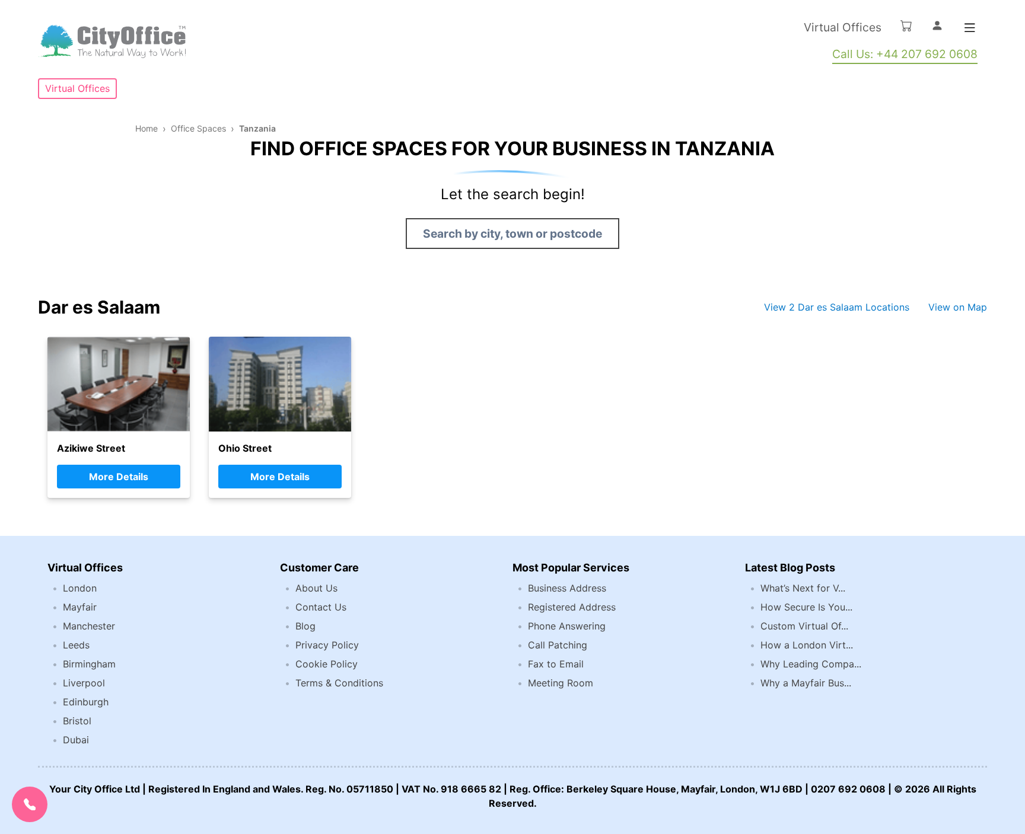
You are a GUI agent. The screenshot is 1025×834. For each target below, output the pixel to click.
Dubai (76, 740)
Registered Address (572, 607)
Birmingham (89, 664)
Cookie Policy (326, 664)
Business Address (567, 588)
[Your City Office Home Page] (112, 41)
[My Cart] (906, 25)
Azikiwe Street (91, 448)
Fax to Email (556, 664)
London (80, 588)
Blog (305, 626)
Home (146, 128)
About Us (316, 588)
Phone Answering (567, 626)
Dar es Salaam (99, 307)
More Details (118, 476)
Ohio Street (245, 448)
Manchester (89, 626)
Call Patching (557, 645)
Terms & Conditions (339, 683)
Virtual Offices (842, 27)
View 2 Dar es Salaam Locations (836, 307)
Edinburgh (86, 702)
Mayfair (80, 607)
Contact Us (320, 607)
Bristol (77, 721)
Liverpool (84, 683)
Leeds (76, 645)
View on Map (957, 307)
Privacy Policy (327, 645)
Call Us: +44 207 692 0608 (905, 54)
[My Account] (937, 25)
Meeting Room (560, 683)
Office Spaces (198, 128)
